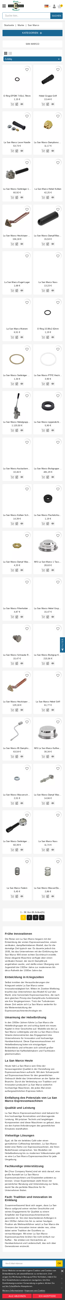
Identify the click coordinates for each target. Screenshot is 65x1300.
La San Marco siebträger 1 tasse (19, 189)
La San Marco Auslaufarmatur (17, 468)
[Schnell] (22, 104)
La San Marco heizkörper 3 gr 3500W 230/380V (26, 701)
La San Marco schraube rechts (18, 655)
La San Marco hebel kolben (48, 189)
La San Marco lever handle (17, 142)
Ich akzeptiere (47, 1295)
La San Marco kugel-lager (17, 282)
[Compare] (17, 104)
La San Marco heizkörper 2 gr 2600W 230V (24, 235)
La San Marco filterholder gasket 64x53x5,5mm (26, 608)
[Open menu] (4, 6)
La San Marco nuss (47, 282)
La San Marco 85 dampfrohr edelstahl (21, 748)
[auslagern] (43, 244)
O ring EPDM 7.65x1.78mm (17, 96)
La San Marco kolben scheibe (17, 515)
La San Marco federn (17, 888)
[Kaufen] (12, 104)
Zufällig (33, 59)
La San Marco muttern (17, 329)
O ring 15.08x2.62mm (48, 329)
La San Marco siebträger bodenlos (20, 841)
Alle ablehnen (17, 1295)
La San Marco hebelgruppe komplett (20, 422)
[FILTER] (62, 650)
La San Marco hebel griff (48, 701)
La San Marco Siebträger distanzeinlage (22, 375)
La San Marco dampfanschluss (49, 142)
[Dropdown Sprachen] (47, 6)
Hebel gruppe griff (48, 96)
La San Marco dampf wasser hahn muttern (24, 562)
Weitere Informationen (12, 1290)
